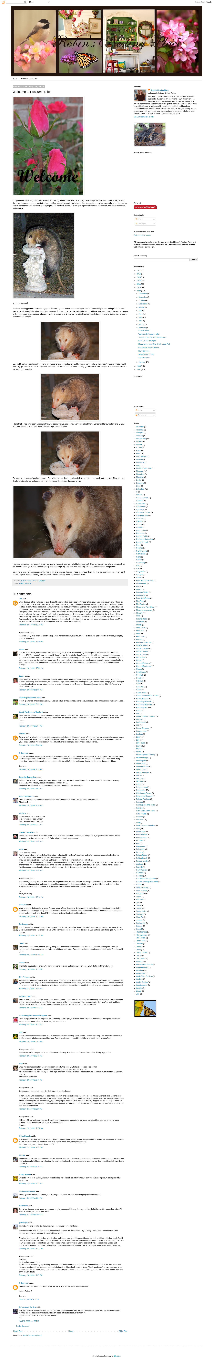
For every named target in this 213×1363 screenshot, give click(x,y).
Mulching (139, 778)
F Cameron (23, 753)
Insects (139, 719)
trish (21, 1064)
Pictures (139, 840)
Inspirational (141, 722)
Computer (140, 533)
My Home (140, 781)
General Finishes (143, 663)
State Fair (140, 917)
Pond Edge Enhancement (148, 347)
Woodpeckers (141, 985)
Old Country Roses (143, 793)
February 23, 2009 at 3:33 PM (30, 1025)
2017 (139, 270)
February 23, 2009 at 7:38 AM (30, 745)
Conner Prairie (142, 536)
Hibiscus (139, 681)
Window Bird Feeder (146, 354)
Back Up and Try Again (147, 341)
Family (138, 589)
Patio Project (141, 814)
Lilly (137, 740)
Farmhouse (140, 595)
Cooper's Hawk (142, 542)
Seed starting (141, 891)
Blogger (117, 1356)
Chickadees (141, 507)
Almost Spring (143, 331)
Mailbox (139, 749)
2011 (139, 284)
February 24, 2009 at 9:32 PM (30, 1184)
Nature (139, 784)
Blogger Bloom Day (144, 468)
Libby (138, 737)
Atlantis (139, 442)
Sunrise (139, 926)
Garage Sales (141, 645)
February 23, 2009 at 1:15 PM (30, 969)
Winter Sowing (142, 982)
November (143, 297)
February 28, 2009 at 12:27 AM (31, 1249)
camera (139, 495)
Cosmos (139, 548)
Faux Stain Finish (143, 598)
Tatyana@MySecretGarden (30, 698)
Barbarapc (23, 924)
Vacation (139, 961)
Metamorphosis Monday (145, 755)
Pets (138, 829)
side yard (139, 899)
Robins (139, 885)
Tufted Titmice (141, 953)
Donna (21, 649)
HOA (138, 684)
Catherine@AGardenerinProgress (33, 1016)
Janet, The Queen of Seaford (30, 712)
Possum (28, 583)
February (142, 328)
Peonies (139, 817)
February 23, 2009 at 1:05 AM (30, 690)
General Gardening (143, 666)
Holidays (139, 687)
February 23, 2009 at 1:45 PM (30, 989)
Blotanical (140, 474)
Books (138, 480)
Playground (140, 846)
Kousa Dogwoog (142, 728)
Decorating (140, 563)
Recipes (139, 876)
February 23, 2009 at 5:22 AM (30, 704)
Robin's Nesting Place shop (147, 882)
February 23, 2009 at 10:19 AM (31, 916)
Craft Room (140, 554)
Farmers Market (142, 592)
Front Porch (140, 628)
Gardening (140, 657)
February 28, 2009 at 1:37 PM (30, 1275)
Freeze (139, 625)
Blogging (139, 471)
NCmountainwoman (27, 1191)
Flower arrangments (144, 610)
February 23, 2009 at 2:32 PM (30, 1008)
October (142, 301)
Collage (139, 527)
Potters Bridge (141, 855)
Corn (138, 545)
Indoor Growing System (145, 716)
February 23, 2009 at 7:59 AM (30, 769)
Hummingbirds (142, 708)
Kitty (138, 725)
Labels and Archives (29, 78)
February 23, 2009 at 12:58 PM (31, 955)
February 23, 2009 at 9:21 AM (30, 825)
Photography (141, 837)
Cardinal (139, 501)
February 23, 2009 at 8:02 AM (30, 789)
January (142, 362)
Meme (138, 752)
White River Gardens (144, 976)
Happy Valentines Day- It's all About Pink (154, 344)
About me (140, 427)
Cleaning (139, 519)
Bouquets (140, 483)
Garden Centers (142, 648)
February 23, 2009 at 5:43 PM (30, 1041)
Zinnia (138, 991)
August (142, 307)
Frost (138, 634)
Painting (139, 802)
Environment (141, 583)
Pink (138, 843)
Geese (138, 660)
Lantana (139, 734)
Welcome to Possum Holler (149, 334)
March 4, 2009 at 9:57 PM (29, 1299)
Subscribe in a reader (142, 235)
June (141, 314)
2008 (139, 366)
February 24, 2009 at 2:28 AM (30, 1109)
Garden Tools (141, 654)
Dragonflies (140, 572)
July (140, 311)
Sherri (21, 943)
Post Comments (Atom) (32, 1335)
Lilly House (140, 743)
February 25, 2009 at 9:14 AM (30, 1198)
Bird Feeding (141, 456)
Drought (139, 575)
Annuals (139, 436)
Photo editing (141, 834)
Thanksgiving (141, 932)
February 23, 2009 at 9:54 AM (30, 842)
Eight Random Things (144, 581)
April (141, 321)
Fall (137, 586)
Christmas (140, 510)
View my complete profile (144, 117)
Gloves (139, 669)
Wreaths (139, 988)
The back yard (141, 935)
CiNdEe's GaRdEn (26, 833)
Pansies (139, 808)
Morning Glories (142, 767)
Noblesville (140, 790)
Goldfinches (141, 672)
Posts (139, 219)
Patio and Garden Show (145, 811)
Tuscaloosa (140, 959)
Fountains (140, 622)
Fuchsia (139, 640)
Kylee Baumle (25, 1136)
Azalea (139, 448)
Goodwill (139, 675)
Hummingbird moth (143, 702)
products (139, 864)
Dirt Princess (24, 977)
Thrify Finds (140, 941)
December (143, 294)
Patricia (22, 734)
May (140, 317)
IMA (137, 713)
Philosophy (140, 832)
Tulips (138, 956)
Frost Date (140, 637)
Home (15, 78)
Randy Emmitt (25, 1175)
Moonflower (140, 764)
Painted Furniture (143, 799)
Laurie (21, 676)
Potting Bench (141, 858)
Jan (20, 599)
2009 (139, 291)
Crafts (138, 557)
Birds (138, 465)
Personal (139, 820)
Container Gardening (144, 539)
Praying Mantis (142, 861)
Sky (137, 902)
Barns (138, 451)
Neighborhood (142, 787)
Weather (139, 970)
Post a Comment (22, 1326)
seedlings (140, 894)
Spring (138, 908)
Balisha (22, 1155)
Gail (20, 1032)
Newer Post (17, 1331)
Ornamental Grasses (144, 796)
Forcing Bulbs (141, 619)
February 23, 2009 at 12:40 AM (31, 642)
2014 (139, 274)
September (143, 304)
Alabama (139, 430)
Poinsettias (140, 849)
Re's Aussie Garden (27, 1307)
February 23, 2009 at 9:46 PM (30, 1080)
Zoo (137, 994)
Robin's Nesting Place (160, 90)
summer (139, 920)
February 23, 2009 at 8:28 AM (30, 805)
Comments (141, 224)
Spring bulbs (141, 911)
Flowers (139, 613)
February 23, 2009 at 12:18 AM (31, 625)
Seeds (138, 897)
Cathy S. (22, 813)
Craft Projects (141, 551)
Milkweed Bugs (142, 758)
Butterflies (140, 489)
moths (138, 775)
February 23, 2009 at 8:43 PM (30, 1056)
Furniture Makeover (144, 643)
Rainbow (139, 873)
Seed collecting (142, 888)
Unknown (23, 905)
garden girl (23, 1223)
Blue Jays (140, 477)
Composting (141, 530)
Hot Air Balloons (142, 699)
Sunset (139, 929)
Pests (138, 823)
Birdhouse (140, 462)
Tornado (139, 944)
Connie (22, 963)
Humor (139, 710)
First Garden (141, 604)
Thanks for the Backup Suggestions (152, 337)
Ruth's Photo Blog (26, 796)
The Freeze (140, 938)
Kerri (21, 849)
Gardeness (23, 1206)
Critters (21, 583)
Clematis (139, 521)
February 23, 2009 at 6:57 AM (30, 726)
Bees (138, 453)
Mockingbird (141, 761)
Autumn (139, 445)
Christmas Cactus (143, 513)
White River (140, 973)
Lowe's (139, 746)
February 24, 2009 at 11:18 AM (31, 1128)
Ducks (138, 577)
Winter (138, 979)
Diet (137, 566)
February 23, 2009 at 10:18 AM (31, 897)
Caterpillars (140, 504)
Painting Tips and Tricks (145, 805)
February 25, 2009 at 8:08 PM (30, 1215)
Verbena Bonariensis (144, 965)
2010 (139, 287)
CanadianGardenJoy (27, 777)
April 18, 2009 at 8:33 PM (29, 1321)
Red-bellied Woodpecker (146, 879)
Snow (138, 905)
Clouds (139, 524)
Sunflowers (140, 923)
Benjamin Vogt (25, 996)
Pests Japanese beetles (145, 826)
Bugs (138, 486)
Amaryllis (139, 433)
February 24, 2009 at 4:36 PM (30, 1167)
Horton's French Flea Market (147, 696)
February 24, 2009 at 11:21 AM (31, 1147)
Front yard (140, 631)
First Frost (140, 601)
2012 (139, 281)
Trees (138, 950)
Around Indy (141, 439)
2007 (139, 370)
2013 (139, 277)
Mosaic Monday (142, 772)
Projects (139, 867)
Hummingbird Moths (144, 705)
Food (138, 616)
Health (138, 678)
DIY (137, 569)
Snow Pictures (144, 358)
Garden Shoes (142, 651)
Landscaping (141, 731)
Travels (139, 947)
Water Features (142, 967)
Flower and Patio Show (145, 607)
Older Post (123, 1331)
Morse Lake (140, 770)
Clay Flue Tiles (142, 515)
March (141, 324)
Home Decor (141, 693)
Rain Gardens (143, 351)
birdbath (139, 459)
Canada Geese (142, 498)
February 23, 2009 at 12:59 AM (31, 668)
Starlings (139, 914)
